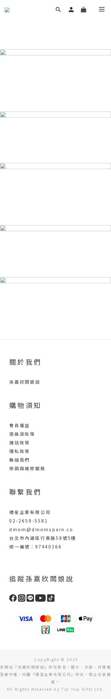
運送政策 (19, 442)
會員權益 (19, 425)
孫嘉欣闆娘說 (24, 382)
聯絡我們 (19, 460)
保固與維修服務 (27, 468)
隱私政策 (19, 451)
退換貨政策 (22, 434)
